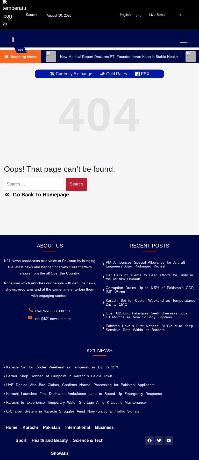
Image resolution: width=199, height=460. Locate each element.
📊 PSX (142, 74)
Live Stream (158, 15)
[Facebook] (175, 15)
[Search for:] (33, 184)
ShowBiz (59, 453)
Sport (21, 440)
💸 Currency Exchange (70, 74)
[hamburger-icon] (183, 41)
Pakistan (51, 427)
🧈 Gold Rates (113, 74)
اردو (140, 15)
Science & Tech (88, 440)
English (125, 15)
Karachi (30, 427)
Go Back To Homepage (41, 194)
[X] (180, 15)
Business (104, 427)
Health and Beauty (50, 440)
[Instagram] (185, 15)
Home (11, 427)
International (77, 427)
